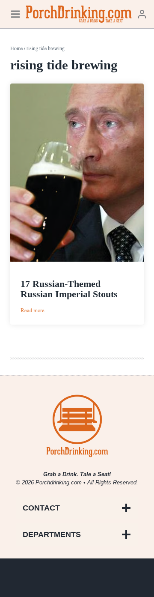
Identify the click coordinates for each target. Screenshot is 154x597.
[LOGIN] (142, 14)
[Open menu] (15, 13)
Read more (32, 310)
